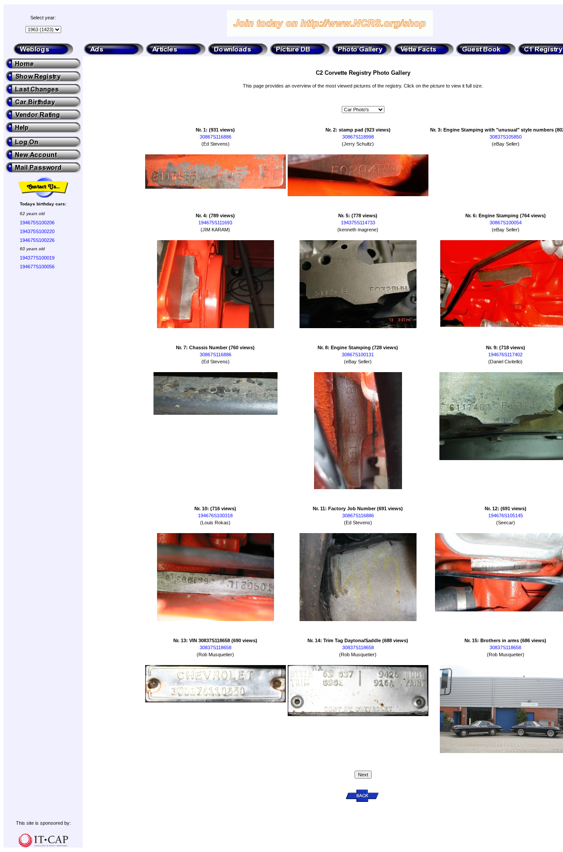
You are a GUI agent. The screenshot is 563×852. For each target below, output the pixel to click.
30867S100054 (506, 222)
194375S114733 (358, 222)
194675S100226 (37, 240)
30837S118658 (215, 647)
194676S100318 (215, 515)
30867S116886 (215, 136)
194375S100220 (37, 231)
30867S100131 (358, 354)
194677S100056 (37, 266)
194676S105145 (505, 515)
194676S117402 (505, 354)
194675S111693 (215, 222)
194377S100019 (37, 257)
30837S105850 (506, 136)
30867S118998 (358, 136)
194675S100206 (37, 222)
